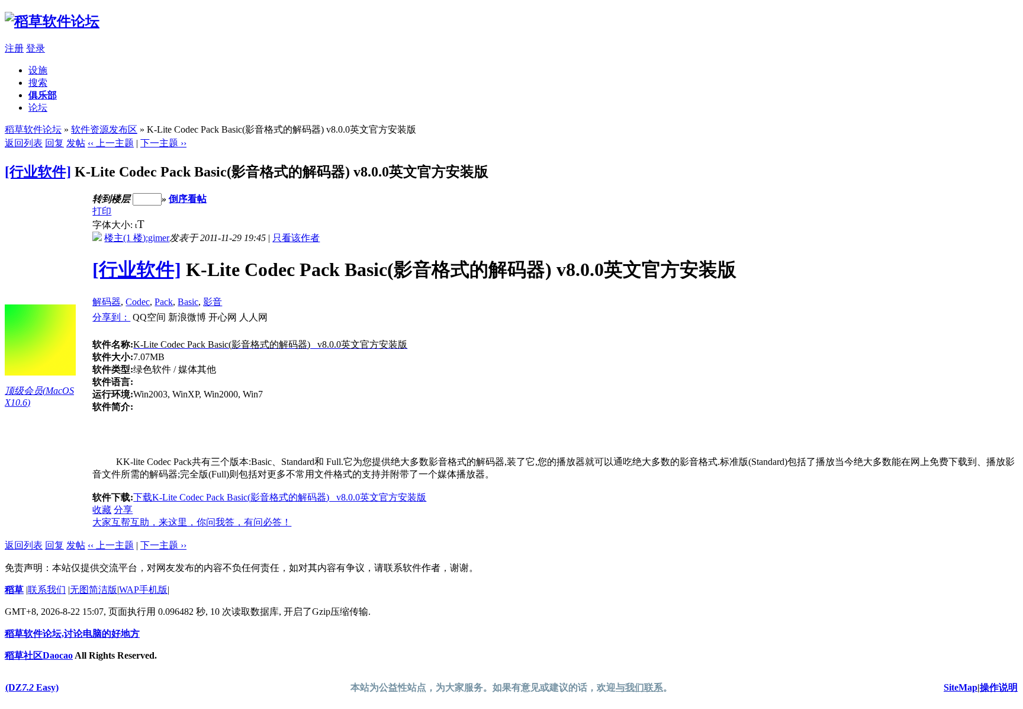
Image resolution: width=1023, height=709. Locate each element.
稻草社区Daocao (39, 655)
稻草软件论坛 (33, 129)
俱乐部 (42, 95)
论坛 (37, 107)
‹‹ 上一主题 (111, 143)
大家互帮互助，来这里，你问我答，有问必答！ (191, 522)
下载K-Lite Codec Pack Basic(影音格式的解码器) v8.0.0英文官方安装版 (279, 497)
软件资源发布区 (104, 129)
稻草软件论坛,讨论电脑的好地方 (72, 633)
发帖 (75, 143)
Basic (188, 302)
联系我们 (47, 590)
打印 (101, 211)
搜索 (37, 83)
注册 (14, 48)
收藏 (101, 510)
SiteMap (960, 687)
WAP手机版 (143, 590)
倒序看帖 (188, 199)
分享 (123, 510)
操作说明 (999, 687)
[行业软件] (38, 171)
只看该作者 (296, 238)
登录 (35, 48)
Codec (138, 302)
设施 (37, 70)
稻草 (14, 590)
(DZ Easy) (32, 687)
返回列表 (24, 143)
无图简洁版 (93, 590)
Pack (164, 302)
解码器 (106, 302)
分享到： (111, 317)
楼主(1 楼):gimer (136, 238)
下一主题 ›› (163, 143)
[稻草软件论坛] (52, 21)
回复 (54, 143)
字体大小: (113, 225)
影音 (212, 302)
